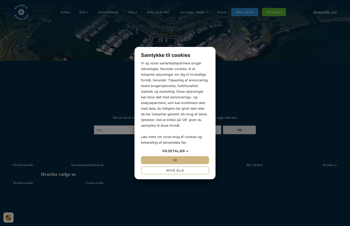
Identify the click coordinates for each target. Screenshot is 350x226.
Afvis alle (175, 170)
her (183, 142)
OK (175, 160)
